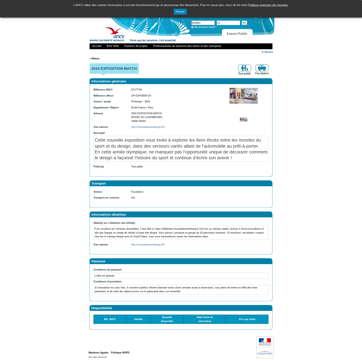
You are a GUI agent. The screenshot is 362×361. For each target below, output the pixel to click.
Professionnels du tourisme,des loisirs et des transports (187, 46)
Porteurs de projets (136, 46)
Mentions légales (98, 352)
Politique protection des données (268, 5)
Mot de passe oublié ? (205, 27)
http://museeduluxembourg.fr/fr (148, 127)
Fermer (180, 11)
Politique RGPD (120, 352)
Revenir (269, 52)
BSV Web (113, 46)
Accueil (96, 46)
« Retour (94, 58)
